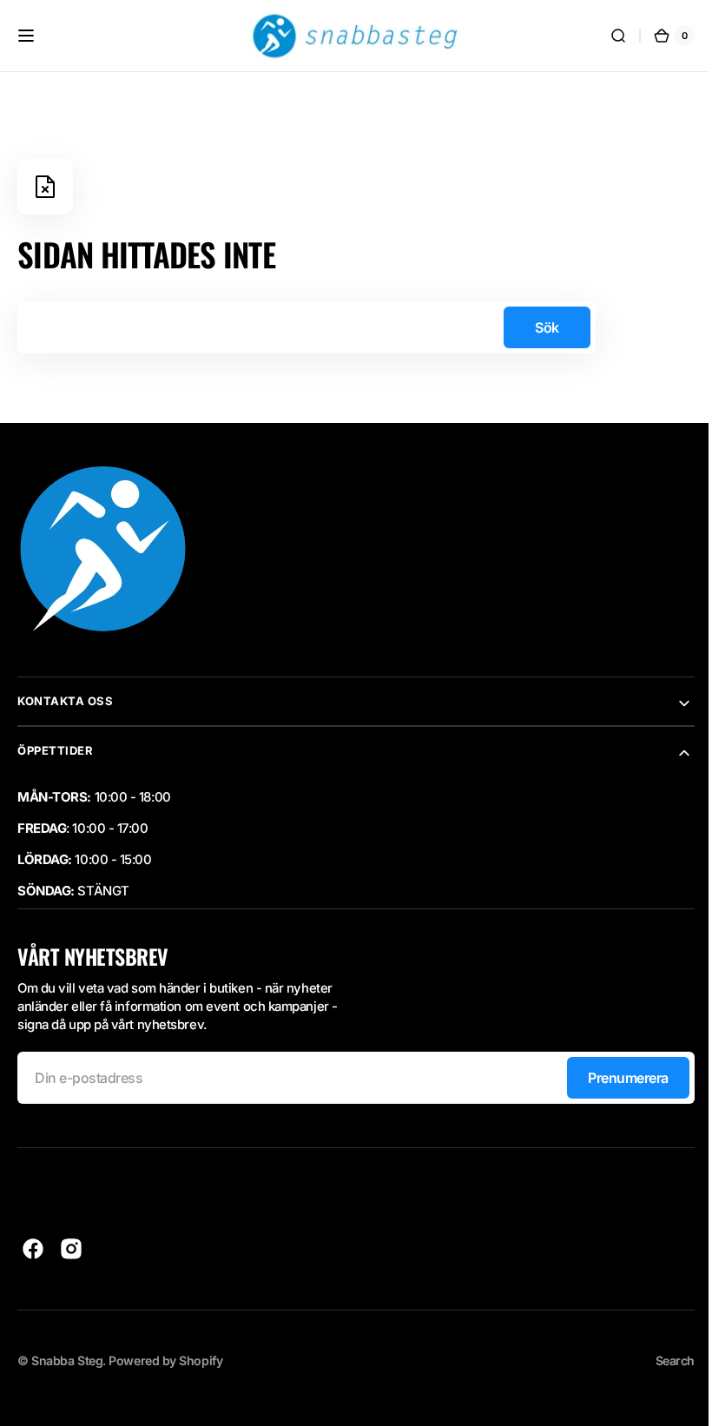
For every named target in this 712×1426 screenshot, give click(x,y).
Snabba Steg (66, 1360)
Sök (547, 327)
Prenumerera (615, 1077)
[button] (26, 36)
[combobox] (306, 327)
